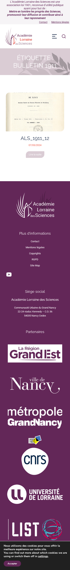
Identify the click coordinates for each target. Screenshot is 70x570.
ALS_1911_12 (35, 138)
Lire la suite (35, 154)
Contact (43, 22)
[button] (54, 36)
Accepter (12, 563)
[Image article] (35, 112)
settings (43, 556)
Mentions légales (60, 22)
